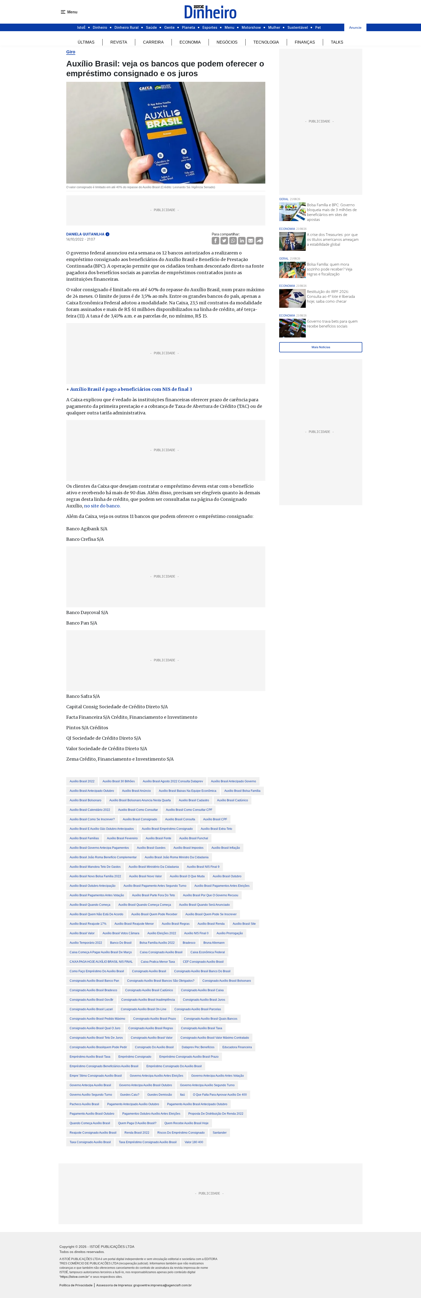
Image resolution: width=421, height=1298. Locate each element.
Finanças (305, 42)
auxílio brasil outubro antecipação (92, 885)
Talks (337, 42)
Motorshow (251, 27)
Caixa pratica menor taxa (158, 961)
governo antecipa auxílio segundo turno (207, 1085)
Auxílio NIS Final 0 (196, 933)
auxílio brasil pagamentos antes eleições (221, 885)
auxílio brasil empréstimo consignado (167, 829)
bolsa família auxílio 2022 (157, 942)
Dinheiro (100, 27)
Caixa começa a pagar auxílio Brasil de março (101, 952)
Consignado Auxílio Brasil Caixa (202, 990)
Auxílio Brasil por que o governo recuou (210, 895)
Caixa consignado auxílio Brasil (161, 952)
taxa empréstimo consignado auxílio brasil (148, 1142)
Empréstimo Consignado (134, 1056)
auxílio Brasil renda (211, 923)
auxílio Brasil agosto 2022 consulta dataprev (173, 781)
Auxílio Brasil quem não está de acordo (96, 914)
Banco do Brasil (121, 942)
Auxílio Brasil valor (82, 933)
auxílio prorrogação (230, 933)
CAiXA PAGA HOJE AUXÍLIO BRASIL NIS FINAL (101, 961)
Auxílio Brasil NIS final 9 (203, 866)
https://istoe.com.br (74, 1277)
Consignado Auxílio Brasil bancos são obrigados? (160, 980)
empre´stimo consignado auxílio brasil (96, 1075)
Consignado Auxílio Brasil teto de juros (96, 1037)
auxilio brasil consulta (180, 819)
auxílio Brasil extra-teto (216, 829)
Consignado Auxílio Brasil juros (204, 999)
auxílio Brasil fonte (158, 838)
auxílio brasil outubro (227, 876)
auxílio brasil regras (176, 923)
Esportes (209, 27)
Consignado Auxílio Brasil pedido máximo (97, 1018)
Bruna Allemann (214, 942)
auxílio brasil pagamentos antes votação (97, 895)
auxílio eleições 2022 (161, 933)
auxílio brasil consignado (140, 819)
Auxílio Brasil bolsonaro (85, 800)
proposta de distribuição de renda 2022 (215, 1113)
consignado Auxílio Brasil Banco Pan (94, 980)
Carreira (153, 42)
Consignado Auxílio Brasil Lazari (91, 1009)
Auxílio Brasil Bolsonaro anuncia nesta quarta (140, 800)
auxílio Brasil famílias (84, 838)
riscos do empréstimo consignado (181, 1132)
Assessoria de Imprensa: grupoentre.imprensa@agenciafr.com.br (144, 1285)
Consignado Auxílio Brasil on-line (143, 1009)
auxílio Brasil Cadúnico (232, 800)
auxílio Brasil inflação (225, 848)
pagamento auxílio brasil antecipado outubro (197, 1104)
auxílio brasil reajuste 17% (88, 923)
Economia (190, 42)
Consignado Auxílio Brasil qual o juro (95, 1028)
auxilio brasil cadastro (194, 800)
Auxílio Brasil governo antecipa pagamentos (99, 848)
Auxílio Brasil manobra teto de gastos (95, 866)
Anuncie (355, 27)
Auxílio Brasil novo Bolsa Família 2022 (95, 876)
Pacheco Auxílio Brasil (84, 1104)
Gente (169, 27)
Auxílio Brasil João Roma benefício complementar (103, 857)
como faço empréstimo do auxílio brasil (97, 971)
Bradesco (189, 942)
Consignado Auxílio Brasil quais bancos (210, 1018)
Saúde (151, 27)
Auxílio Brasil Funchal (193, 838)
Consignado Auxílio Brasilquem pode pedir (98, 1047)
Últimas (86, 42)
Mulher (274, 27)
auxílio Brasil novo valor (145, 876)
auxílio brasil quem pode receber (154, 914)
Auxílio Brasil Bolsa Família (242, 791)
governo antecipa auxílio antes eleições (156, 1075)
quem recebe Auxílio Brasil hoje (186, 1123)
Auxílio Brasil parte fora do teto (153, 895)
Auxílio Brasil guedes (151, 848)
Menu (229, 27)
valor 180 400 (194, 1142)
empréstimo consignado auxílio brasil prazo (189, 1056)
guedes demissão (159, 1094)
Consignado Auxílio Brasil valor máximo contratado (215, 1037)
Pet (318, 27)
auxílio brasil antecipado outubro (92, 791)
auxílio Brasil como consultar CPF (189, 810)
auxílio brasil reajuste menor (134, 923)
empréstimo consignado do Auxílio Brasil (174, 1066)
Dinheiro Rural (127, 27)
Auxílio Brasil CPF (215, 819)
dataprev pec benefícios (198, 1047)
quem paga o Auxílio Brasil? (137, 1123)
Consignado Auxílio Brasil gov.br (91, 999)
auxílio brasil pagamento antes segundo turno (155, 885)
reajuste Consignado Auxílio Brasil (93, 1132)
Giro (70, 51)
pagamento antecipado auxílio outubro (133, 1104)
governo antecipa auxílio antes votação (217, 1075)
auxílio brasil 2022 (82, 781)
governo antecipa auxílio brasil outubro (145, 1085)
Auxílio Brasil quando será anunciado (204, 904)
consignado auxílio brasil (149, 971)
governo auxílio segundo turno (91, 1094)
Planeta (188, 27)
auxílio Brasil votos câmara (121, 933)
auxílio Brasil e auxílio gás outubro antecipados (102, 829)
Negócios (227, 42)
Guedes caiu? (129, 1094)
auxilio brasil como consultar (138, 810)
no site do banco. (102, 506)
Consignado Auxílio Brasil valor (151, 1037)
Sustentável (297, 27)
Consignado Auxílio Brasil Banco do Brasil (202, 971)
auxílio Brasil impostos (188, 848)
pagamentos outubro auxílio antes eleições (151, 1113)
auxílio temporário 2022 (86, 942)
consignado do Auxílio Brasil (154, 1047)
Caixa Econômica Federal (208, 952)
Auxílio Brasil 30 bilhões (119, 781)
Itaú (182, 1094)
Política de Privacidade (76, 1285)
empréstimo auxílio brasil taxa (90, 1056)
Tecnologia (266, 42)
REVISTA (118, 42)
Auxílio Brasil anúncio (136, 791)
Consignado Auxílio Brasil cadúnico (149, 990)
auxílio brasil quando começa (90, 904)
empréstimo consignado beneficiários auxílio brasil (104, 1066)
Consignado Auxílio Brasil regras (150, 1028)
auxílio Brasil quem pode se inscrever (211, 914)
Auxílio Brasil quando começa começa (144, 904)
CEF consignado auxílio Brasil (203, 961)
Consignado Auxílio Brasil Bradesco (93, 990)
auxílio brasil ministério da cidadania (154, 866)
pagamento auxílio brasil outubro (92, 1113)
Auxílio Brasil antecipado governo (233, 781)
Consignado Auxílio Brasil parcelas (197, 1009)
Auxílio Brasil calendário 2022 (90, 810)
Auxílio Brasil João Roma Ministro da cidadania (177, 857)
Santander (220, 1132)
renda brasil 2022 (136, 1132)
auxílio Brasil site (244, 923)
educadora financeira (237, 1047)
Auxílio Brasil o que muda (187, 876)
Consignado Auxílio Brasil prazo (154, 1018)
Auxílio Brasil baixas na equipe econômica (187, 791)
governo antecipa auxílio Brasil (90, 1085)
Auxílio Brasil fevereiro (122, 838)
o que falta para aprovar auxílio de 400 (220, 1094)
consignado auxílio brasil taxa (201, 1028)
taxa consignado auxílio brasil (90, 1142)
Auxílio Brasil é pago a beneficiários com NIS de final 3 (131, 389)
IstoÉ (81, 27)
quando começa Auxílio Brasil (90, 1123)
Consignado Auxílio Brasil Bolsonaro (226, 980)
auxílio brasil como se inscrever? (92, 819)
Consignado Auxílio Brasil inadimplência (148, 999)
